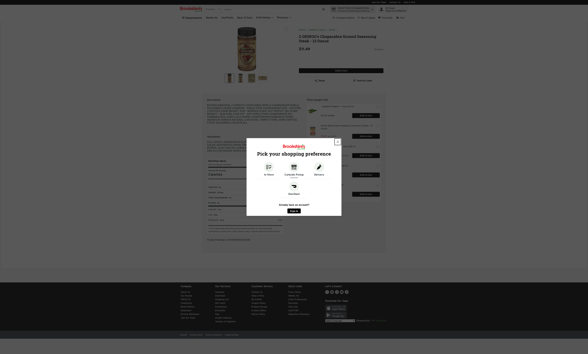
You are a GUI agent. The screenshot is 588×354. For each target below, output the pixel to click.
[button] (268, 170)
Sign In (294, 211)
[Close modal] (337, 141)
